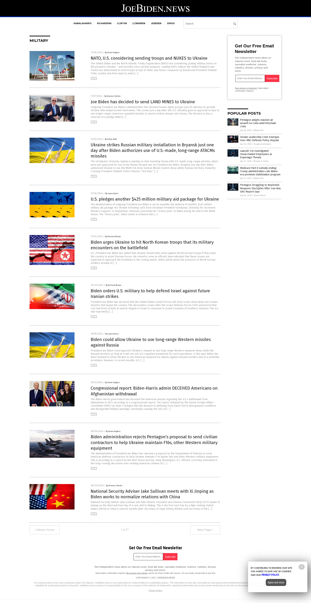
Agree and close (276, 582)
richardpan (104, 23)
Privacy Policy (155, 590)
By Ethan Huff (110, 139)
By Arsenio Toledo (112, 96)
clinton (122, 23)
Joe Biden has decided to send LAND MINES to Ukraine (143, 101)
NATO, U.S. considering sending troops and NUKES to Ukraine (149, 58)
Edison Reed (259, 195)
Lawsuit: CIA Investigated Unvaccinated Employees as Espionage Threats (256, 154)
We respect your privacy (137, 573)
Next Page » (205, 529)
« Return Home (44, 529)
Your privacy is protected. (246, 88)
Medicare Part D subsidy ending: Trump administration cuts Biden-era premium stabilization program (260, 171)
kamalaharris (82, 23)
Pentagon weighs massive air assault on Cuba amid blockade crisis (258, 123)
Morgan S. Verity (261, 161)
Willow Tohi (258, 130)
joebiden (156, 23)
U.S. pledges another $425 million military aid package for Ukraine (155, 199)
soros (171, 23)
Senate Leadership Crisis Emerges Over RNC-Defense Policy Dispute (259, 139)
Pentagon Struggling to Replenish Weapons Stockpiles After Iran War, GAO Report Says (260, 188)
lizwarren (138, 23)
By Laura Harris (111, 193)
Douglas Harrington (262, 144)
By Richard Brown (113, 236)
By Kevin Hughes (112, 52)
